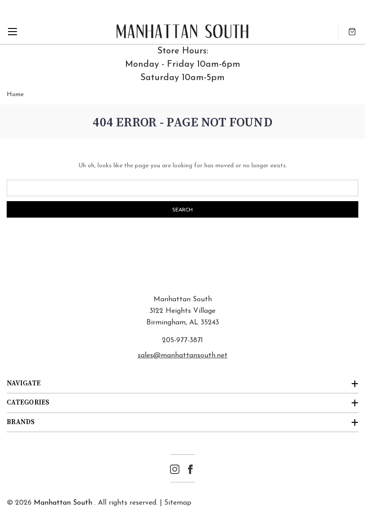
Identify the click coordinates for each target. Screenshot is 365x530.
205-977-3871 (182, 340)
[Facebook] (190, 469)
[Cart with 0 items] (352, 31)
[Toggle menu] (12, 31)
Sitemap (177, 502)
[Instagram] (174, 469)
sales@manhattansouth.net (182, 355)
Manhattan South (63, 502)
